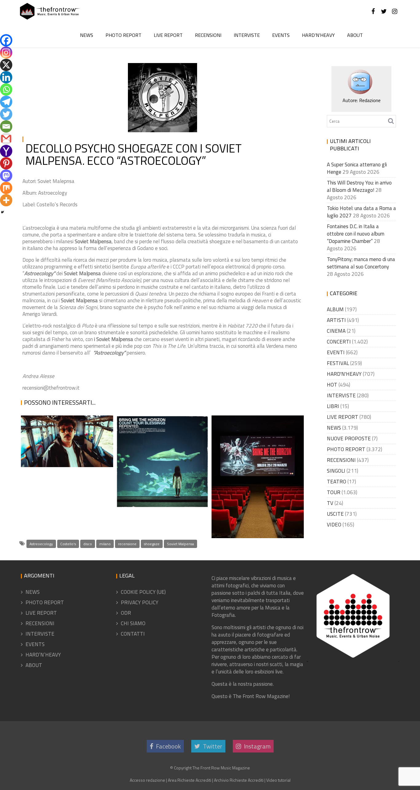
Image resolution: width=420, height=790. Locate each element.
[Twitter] (6, 114)
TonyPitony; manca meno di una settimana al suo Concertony (361, 263)
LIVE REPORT (168, 35)
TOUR (333, 492)
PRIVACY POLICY (139, 602)
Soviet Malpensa (180, 544)
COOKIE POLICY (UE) (143, 592)
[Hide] (2, 212)
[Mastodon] (6, 175)
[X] (6, 65)
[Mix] (6, 188)
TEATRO (336, 482)
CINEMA (336, 331)
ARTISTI (336, 320)
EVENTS (281, 35)
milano (105, 544)
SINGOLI (336, 471)
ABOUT (355, 35)
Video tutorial (278, 780)
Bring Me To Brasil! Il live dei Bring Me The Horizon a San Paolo (253, 509)
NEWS (86, 35)
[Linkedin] (6, 77)
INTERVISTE (247, 35)
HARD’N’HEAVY (318, 35)
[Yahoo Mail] (6, 151)
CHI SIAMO (133, 623)
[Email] (6, 126)
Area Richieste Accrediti (189, 780)
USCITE (335, 514)
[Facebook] (6, 40)
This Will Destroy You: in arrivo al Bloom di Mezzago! (359, 186)
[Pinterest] (6, 163)
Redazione (148, 83)
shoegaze (152, 544)
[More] (6, 200)
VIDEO (334, 525)
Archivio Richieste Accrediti (238, 780)
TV (330, 503)
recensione (127, 544)
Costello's (68, 544)
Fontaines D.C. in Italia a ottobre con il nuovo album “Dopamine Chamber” (355, 233)
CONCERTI (339, 342)
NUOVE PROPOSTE (349, 439)
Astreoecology (41, 544)
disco (87, 544)
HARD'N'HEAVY (344, 374)
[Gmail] (6, 139)
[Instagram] (6, 52)
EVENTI (336, 352)
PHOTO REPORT (123, 35)
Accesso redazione (147, 780)
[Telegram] (6, 102)
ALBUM (183, 68)
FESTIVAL (338, 363)
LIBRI (333, 406)
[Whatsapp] (6, 89)
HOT (332, 385)
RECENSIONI (208, 35)
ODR (126, 613)
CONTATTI (133, 634)
